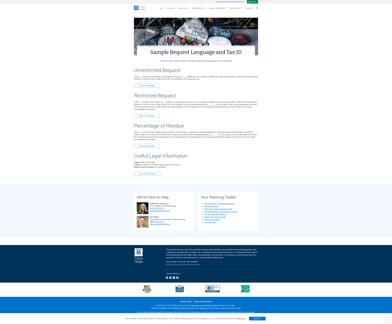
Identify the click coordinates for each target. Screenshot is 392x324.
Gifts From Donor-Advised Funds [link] (218, 209)
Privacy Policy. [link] (240, 319)
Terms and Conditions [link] (202, 301)
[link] (140, 8)
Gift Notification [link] (211, 206)
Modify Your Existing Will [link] (214, 217)
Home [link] (161, 8)
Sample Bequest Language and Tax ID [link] (220, 211)
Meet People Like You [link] (199, 8)
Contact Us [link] (249, 8)
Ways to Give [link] (182, 8)
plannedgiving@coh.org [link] (160, 211)
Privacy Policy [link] (186, 301)
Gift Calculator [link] (210, 222)
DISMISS (257, 319)
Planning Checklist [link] (212, 219)
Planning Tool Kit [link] (235, 8)
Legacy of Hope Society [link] (217, 8)
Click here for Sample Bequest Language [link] (183, 264)
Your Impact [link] (171, 8)
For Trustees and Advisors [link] (215, 214)
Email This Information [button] (147, 174)
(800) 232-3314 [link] (157, 208)
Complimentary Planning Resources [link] (219, 203)
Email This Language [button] (147, 86)
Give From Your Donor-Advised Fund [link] (230, 2)
